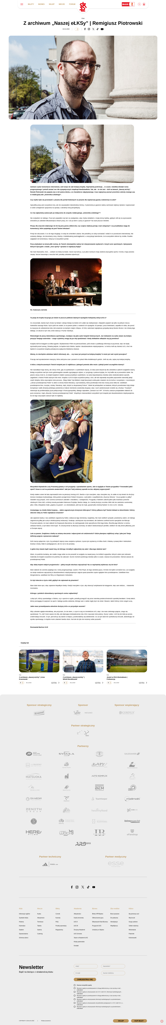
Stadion (21, 929)
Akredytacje (114, 921)
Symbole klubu (23, 918)
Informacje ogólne (24, 914)
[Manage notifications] (162, 1021)
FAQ (57, 921)
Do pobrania (114, 918)
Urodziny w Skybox (98, 929)
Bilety (31, 4)
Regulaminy (59, 929)
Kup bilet (139, 1021)
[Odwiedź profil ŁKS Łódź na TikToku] (88, 887)
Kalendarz (22, 925)
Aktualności (40, 918)
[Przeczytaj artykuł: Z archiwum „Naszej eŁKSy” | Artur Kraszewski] (39, 661)
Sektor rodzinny (133, 925)
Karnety (58, 918)
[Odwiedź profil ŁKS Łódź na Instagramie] (77, 887)
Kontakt (76, 945)
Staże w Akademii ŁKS (81, 937)
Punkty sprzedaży (61, 925)
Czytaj (54, 682)
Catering (40, 933)
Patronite (131, 933)
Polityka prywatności (46, 1020)
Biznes (41, 4)
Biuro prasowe (114, 914)
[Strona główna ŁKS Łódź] (83, 7)
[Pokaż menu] (21, 4)
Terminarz (40, 921)
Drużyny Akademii (79, 929)
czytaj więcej (80, 989)
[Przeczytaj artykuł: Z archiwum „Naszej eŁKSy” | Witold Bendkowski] (83, 661)
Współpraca (114, 925)
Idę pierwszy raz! (134, 914)
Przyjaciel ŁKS (96, 925)
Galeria (39, 929)
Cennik (58, 914)
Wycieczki (132, 918)
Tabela (39, 925)
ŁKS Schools (78, 933)
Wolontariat (132, 929)
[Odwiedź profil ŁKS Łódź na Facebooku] (72, 887)
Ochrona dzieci (23, 937)
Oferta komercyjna (97, 918)
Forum (72, 4)
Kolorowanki (132, 937)
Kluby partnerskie (79, 941)
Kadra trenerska (79, 918)
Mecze (62, 4)
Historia (21, 921)
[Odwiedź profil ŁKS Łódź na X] (82, 887)
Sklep (51, 4)
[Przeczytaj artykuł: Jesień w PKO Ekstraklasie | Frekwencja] (127, 661)
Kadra (39, 914)
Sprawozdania (23, 933)
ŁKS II (76, 921)
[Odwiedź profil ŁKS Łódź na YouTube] (93, 887)
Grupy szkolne (133, 921)
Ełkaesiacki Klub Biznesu (100, 921)
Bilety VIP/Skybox (97, 914)
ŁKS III (76, 925)
